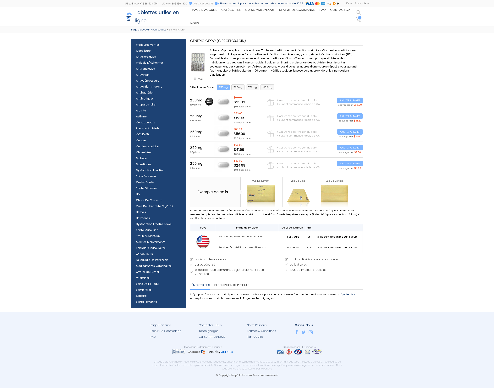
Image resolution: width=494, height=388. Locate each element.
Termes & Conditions (261, 331)
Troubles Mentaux (148, 236)
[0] (358, 21)
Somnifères (143, 290)
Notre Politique (257, 325)
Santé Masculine (147, 230)
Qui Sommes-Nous (212, 337)
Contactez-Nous (210, 325)
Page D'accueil (161, 325)
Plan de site (255, 337)
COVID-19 (142, 134)
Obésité (141, 296)
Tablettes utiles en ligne (157, 16)
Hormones (143, 218)
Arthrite (141, 110)
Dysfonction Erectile (149, 170)
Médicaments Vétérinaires (154, 266)
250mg (223, 87)
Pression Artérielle (148, 128)
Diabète (141, 158)
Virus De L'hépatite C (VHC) (154, 206)
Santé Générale (146, 188)
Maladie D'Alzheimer (149, 63)
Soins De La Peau (147, 284)
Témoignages (200, 285)
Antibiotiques (158, 29)
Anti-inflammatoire (149, 87)
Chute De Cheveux (149, 200)
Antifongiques (145, 69)
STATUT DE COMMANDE (297, 10)
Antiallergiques (146, 57)
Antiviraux (142, 75)
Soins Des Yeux (146, 176)
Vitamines (143, 278)
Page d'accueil (140, 29)
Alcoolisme (143, 51)
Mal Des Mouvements (150, 242)
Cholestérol (143, 152)
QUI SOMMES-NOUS (260, 10)
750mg (252, 87)
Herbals (141, 212)
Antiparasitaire (146, 104)
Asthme (141, 116)
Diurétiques (143, 164)
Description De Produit (231, 285)
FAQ (322, 10)
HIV (138, 194)
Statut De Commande (166, 331)
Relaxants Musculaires (151, 248)
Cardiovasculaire (147, 146)
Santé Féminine (146, 302)
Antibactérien (145, 92)
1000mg (267, 87)
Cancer (141, 140)
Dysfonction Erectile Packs (154, 224)
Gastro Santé (145, 182)
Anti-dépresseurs (147, 81)
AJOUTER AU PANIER (350, 100)
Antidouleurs (144, 254)
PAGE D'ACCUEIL (204, 10)
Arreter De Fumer (147, 272)
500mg (237, 87)
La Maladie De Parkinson (152, 260)
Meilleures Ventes (148, 45)
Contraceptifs (145, 122)
